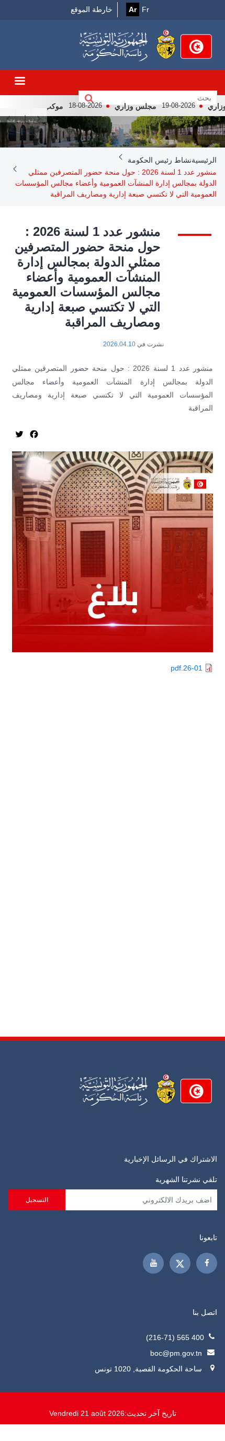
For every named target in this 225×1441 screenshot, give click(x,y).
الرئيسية (204, 160)
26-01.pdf (187, 668)
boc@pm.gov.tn (176, 1353)
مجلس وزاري (148, 106)
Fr (145, 9)
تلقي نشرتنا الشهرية (186, 1179)
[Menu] (19, 82)
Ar (133, 9)
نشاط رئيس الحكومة (160, 160)
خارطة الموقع (92, 9)
